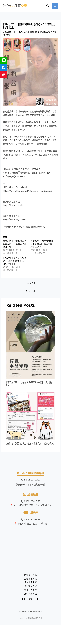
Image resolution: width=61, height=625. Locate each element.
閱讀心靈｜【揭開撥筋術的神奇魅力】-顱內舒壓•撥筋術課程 (41, 244)
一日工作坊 (17, 32)
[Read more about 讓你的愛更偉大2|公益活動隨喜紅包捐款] (30, 416)
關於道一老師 (30, 575)
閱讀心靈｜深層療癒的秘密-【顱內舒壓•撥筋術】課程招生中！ (14, 261)
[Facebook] (37, 599)
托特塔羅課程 (30, 593)
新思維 (8, 32)
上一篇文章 (30, 283)
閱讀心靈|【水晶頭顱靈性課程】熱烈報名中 (29, 383)
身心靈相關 (28, 32)
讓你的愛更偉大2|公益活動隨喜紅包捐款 (30, 443)
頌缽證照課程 (30, 582)
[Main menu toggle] (55, 6)
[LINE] (23, 599)
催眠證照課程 (30, 586)
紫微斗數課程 (30, 589)
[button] (47, 6)
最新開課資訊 (30, 578)
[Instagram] (30, 599)
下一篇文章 (30, 290)
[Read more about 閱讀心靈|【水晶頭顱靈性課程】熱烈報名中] (30, 345)
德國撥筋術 (45, 32)
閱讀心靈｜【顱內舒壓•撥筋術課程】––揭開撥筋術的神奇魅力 (15, 244)
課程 (37, 32)
